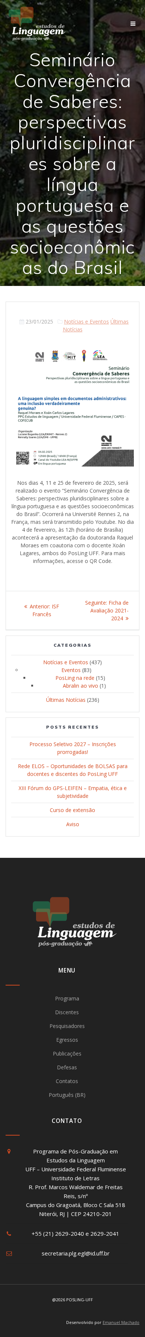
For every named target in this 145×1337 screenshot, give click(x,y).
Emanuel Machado (121, 1322)
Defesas (67, 1067)
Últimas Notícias (66, 699)
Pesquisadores (67, 1025)
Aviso (72, 824)
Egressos (67, 1039)
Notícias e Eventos (86, 321)
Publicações (67, 1053)
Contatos (67, 1081)
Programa (67, 998)
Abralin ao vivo (80, 685)
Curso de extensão (72, 810)
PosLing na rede (74, 677)
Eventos (71, 670)
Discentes (67, 1012)
